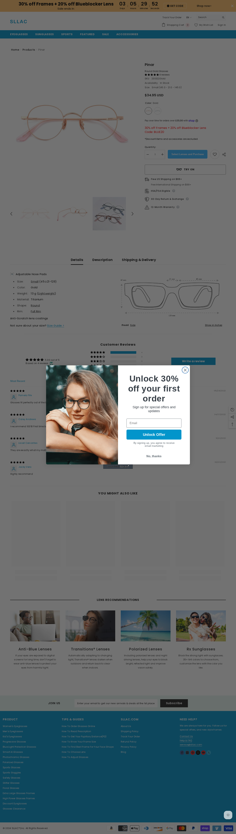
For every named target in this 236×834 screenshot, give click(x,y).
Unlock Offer (154, 435)
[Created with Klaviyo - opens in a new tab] (118, 466)
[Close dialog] (185, 370)
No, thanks (154, 456)
